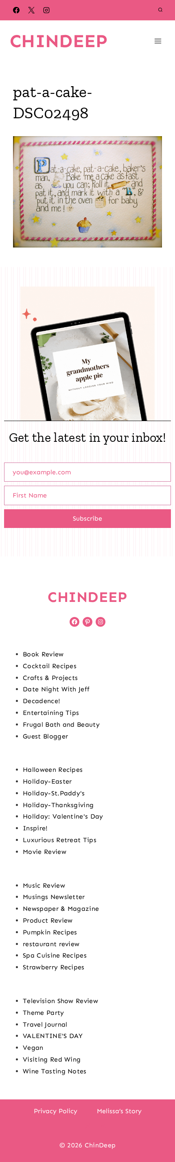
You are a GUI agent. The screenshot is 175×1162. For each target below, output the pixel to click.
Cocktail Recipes (50, 666)
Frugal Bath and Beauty (61, 724)
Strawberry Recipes (54, 967)
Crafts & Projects (50, 678)
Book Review (43, 654)
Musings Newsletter (54, 897)
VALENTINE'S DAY (53, 1036)
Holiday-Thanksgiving (58, 805)
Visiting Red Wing (52, 1059)
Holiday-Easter (47, 781)
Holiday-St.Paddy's (54, 793)
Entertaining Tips (51, 713)
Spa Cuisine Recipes (55, 955)
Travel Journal (45, 1024)
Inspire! (35, 828)
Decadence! (41, 701)
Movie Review (44, 852)
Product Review (47, 920)
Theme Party (43, 1012)
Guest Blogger (45, 736)
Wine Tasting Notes (55, 1071)
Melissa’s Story (119, 1111)
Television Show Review (60, 1001)
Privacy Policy (55, 1111)
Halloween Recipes (53, 769)
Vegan (33, 1047)
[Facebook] (16, 10)
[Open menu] (157, 41)
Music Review (44, 885)
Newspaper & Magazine (61, 908)
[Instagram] (46, 10)
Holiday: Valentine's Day (63, 816)
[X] (31, 10)
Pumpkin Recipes (50, 932)
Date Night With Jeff (56, 689)
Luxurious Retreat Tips (59, 840)
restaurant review (51, 944)
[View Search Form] (160, 10)
